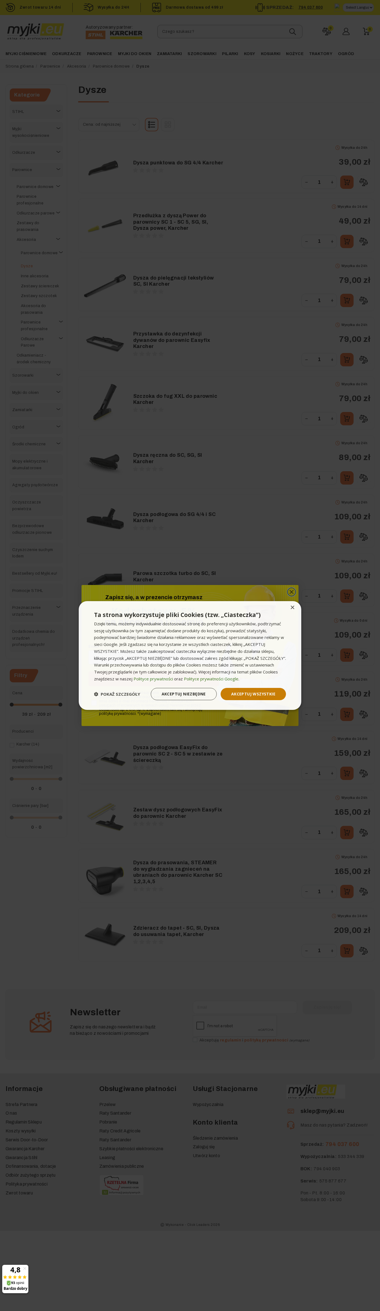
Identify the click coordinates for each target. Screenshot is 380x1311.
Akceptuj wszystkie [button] (253, 694)
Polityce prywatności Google (211, 679)
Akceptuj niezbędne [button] (184, 694)
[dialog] (190, 655)
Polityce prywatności (153, 679)
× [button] (292, 608)
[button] (117, 694)
